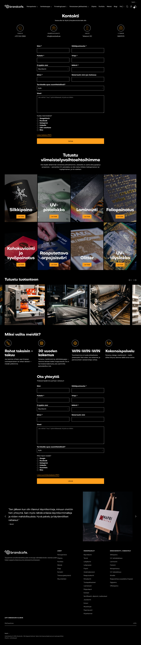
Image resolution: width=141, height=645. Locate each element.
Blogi (59, 569)
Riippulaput (88, 589)
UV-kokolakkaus (115, 572)
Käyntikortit (88, 555)
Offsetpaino (114, 586)
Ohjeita (59, 558)
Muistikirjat (87, 607)
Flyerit (86, 569)
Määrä (75, 65)
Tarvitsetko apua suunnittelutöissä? (51, 84)
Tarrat (86, 558)
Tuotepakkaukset (90, 582)
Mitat (39, 75)
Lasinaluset (88, 586)
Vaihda (70, 141)
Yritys (74, 56)
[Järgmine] (123, 6)
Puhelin (40, 56)
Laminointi (113, 562)
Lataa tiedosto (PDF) (44, 135)
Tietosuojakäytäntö (64, 575)
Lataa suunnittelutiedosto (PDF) (48, 475)
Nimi (39, 46)
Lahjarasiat (87, 565)
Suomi (133, 2)
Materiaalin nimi (78, 415)
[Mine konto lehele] (131, 6)
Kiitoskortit (87, 579)
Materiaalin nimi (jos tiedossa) (84, 75)
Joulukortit (87, 600)
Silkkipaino (114, 555)
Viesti (39, 93)
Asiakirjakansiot (89, 572)
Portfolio (60, 562)
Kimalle (112, 575)
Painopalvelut (62, 555)
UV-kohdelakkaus (116, 558)
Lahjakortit (87, 562)
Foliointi (113, 565)
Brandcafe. (20, 636)
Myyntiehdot (61, 579)
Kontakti (60, 572)
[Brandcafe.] (14, 6)
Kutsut (86, 603)
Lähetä (70, 481)
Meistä (59, 565)
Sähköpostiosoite (79, 46)
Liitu (134, 623)
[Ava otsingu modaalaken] (127, 6)
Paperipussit (88, 610)
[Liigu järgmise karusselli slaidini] (134, 280)
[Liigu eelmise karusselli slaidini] (130, 280)
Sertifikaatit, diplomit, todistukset (95, 596)
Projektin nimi (42, 65)
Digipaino (113, 582)
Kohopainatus (115, 569)
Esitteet (86, 593)
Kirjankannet (88, 614)
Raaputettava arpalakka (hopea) (121, 579)
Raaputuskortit (89, 575)
